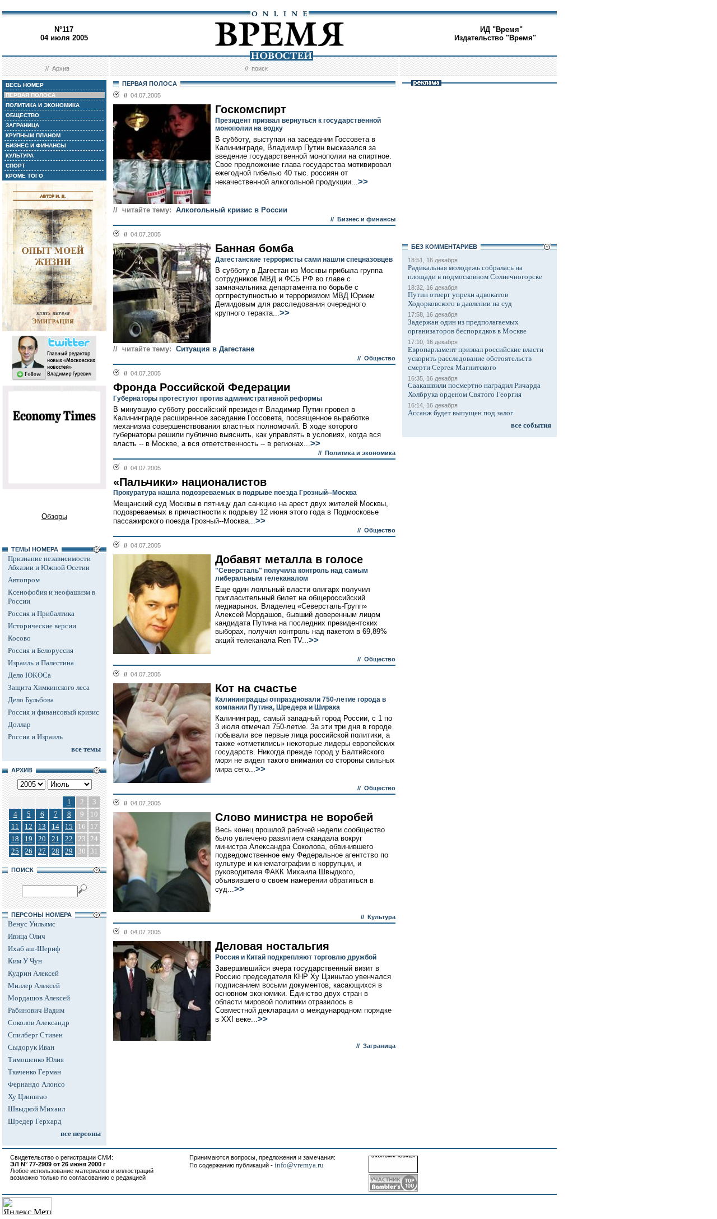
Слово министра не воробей (294, 817)
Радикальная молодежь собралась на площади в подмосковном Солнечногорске (475, 272)
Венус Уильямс (31, 924)
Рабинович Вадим (36, 1010)
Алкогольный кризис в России (231, 210)
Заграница (379, 1045)
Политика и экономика (360, 452)
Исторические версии (42, 626)
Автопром (24, 580)
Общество (379, 358)
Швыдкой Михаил (36, 1109)
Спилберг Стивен (35, 1035)
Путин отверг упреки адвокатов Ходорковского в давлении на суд (460, 299)
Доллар (19, 724)
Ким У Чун (25, 961)
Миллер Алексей (34, 985)
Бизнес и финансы (366, 219)
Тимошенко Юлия (36, 1059)
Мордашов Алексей (39, 998)
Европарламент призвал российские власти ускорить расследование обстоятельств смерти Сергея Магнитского (475, 358)
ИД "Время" (501, 29)
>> (363, 181)
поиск (260, 68)
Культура (381, 917)
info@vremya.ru (299, 1165)
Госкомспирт (250, 109)
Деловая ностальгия (272, 946)
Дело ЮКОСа (29, 675)
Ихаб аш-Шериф (34, 948)
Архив (60, 68)
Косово (19, 638)
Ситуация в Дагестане (215, 349)
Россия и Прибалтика (41, 613)
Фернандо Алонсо (36, 1084)
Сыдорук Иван (31, 1047)
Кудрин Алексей (33, 973)
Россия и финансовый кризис (53, 712)
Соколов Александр (38, 1022)
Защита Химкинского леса (49, 687)
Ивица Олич (26, 936)
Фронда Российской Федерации (201, 387)
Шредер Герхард (35, 1121)
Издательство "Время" (495, 38)
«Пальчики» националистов (190, 482)
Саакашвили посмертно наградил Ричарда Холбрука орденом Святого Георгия (474, 389)
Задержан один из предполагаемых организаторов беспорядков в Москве (467, 326)
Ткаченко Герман (34, 1072)
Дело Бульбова (31, 700)
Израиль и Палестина (41, 663)
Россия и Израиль (35, 737)
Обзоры (54, 516)
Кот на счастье (256, 688)
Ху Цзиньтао (27, 1096)
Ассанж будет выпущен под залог (460, 413)
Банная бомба (254, 248)
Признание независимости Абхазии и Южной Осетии (49, 563)
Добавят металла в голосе (289, 559)
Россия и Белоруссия (40, 650)
